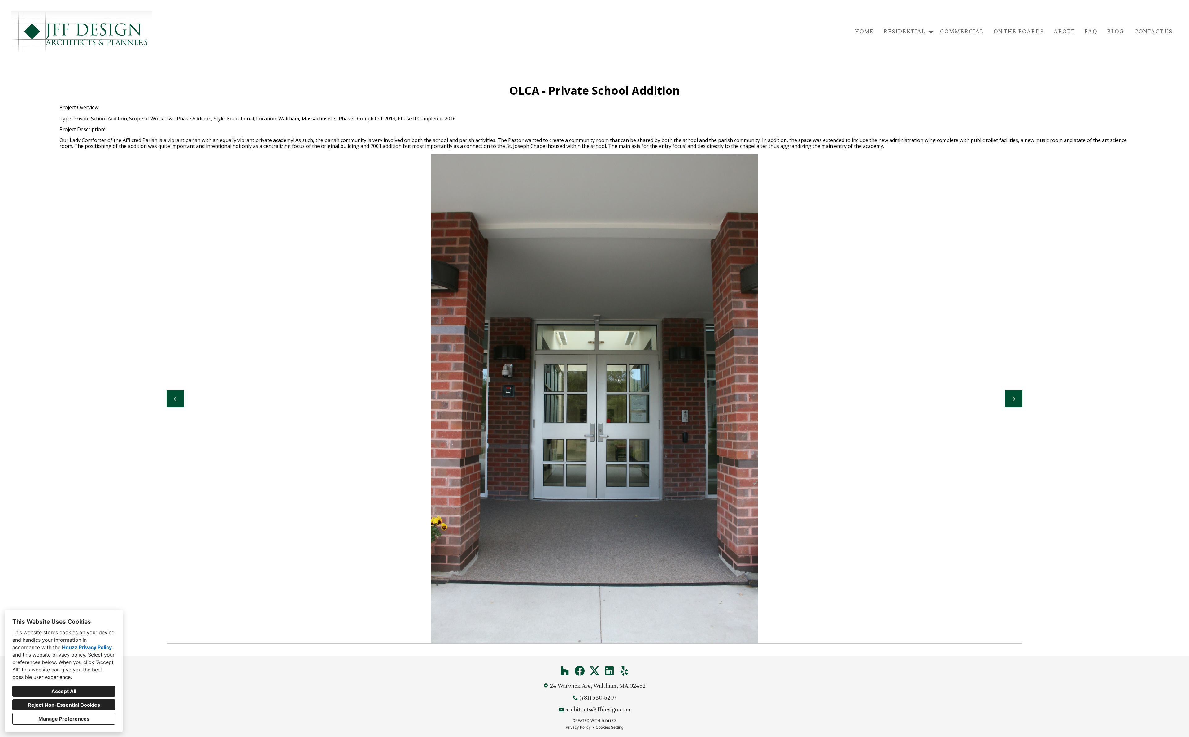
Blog (1115, 32)
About (1064, 32)
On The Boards (1019, 32)
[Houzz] (564, 670)
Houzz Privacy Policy (87, 647)
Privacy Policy (578, 727)
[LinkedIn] (609, 670)
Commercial (962, 32)
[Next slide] (1013, 398)
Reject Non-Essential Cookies (64, 705)
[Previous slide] (175, 398)
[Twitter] (594, 670)
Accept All (63, 691)
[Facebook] (579, 670)
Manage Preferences (63, 719)
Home (864, 32)
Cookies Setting (609, 727)
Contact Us (1153, 32)
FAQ (1091, 32)
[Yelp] (624, 670)
